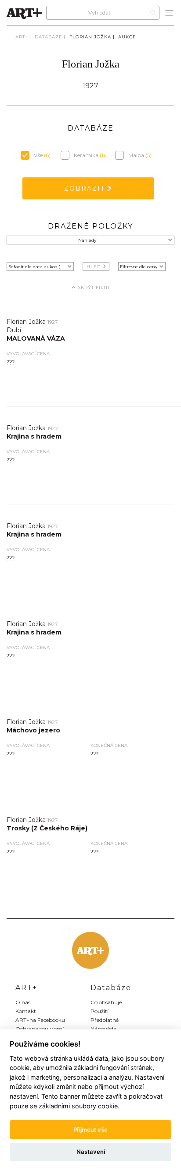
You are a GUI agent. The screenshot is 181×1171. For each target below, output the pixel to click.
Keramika (89, 155)
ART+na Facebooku (40, 1020)
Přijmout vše (90, 1129)
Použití (99, 1011)
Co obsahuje (106, 1002)
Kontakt (25, 1011)
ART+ (21, 37)
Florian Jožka (90, 37)
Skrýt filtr (92, 287)
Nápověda (103, 1028)
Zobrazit (86, 188)
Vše (42, 155)
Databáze (48, 37)
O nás (22, 1002)
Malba (140, 155)
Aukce (127, 37)
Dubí (14, 330)
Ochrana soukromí (39, 1028)
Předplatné (104, 1020)
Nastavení (90, 1151)
